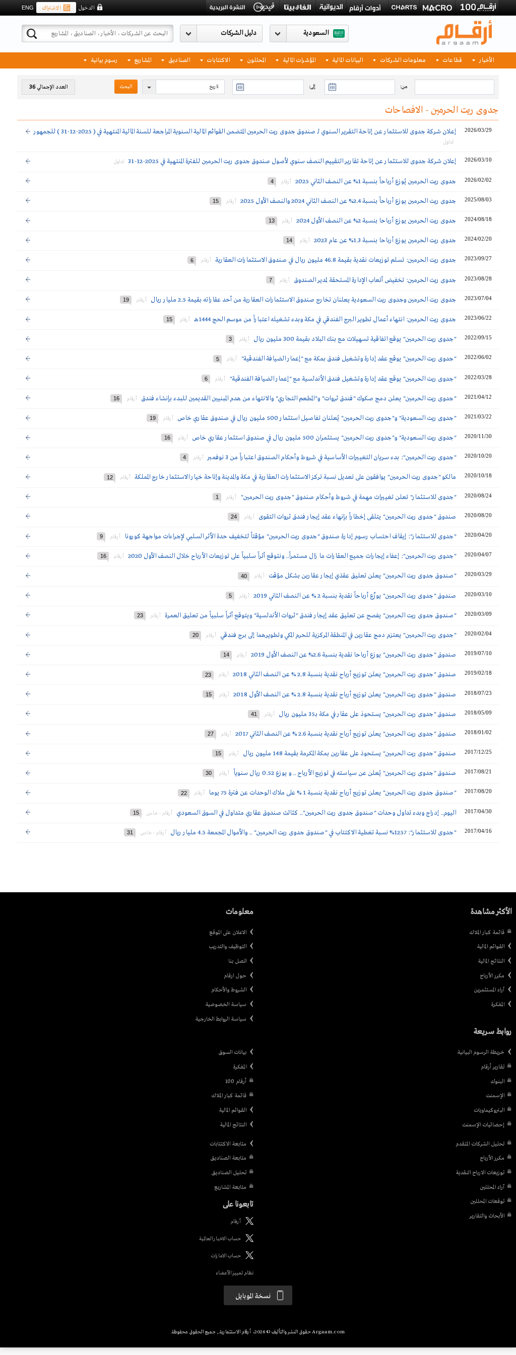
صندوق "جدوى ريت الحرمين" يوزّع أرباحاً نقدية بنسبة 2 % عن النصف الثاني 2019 (354, 596)
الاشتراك (51, 8)
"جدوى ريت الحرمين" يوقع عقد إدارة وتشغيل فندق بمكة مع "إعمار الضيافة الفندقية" (347, 358)
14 (289, 240)
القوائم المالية (490, 946)
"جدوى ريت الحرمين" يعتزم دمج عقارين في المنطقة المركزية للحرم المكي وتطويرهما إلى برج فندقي (338, 635)
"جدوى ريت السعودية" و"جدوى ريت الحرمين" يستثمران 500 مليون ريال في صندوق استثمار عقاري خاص (323, 438)
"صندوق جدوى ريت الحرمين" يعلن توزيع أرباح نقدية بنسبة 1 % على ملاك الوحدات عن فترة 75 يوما (331, 793)
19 (126, 300)
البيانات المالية (347, 59)
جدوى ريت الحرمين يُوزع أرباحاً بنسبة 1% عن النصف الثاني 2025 (375, 181)
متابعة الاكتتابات (228, 1144)
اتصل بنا (237, 961)
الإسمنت (495, 1095)
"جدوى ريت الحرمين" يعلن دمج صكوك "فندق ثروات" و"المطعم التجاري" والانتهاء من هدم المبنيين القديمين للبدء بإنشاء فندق (298, 398)
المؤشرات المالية (298, 59)
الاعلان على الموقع (227, 932)
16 (116, 398)
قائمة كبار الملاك (486, 932)
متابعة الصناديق (228, 1158)
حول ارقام (235, 975)
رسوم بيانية (103, 59)
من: (404, 87)
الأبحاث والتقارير (487, 1216)
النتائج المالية (491, 961)
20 (195, 635)
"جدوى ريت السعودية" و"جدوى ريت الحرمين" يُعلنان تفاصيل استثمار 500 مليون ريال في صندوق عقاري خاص (316, 418)
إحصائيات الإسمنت (483, 1124)
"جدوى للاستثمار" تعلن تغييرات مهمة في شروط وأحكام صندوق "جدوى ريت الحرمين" (348, 497)
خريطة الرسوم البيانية (480, 1052)
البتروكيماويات (489, 1110)
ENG (28, 8)
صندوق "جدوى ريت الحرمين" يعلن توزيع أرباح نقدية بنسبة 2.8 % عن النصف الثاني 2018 (344, 674)
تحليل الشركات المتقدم (480, 1144)
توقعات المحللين (487, 1201)
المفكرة (497, 1004)
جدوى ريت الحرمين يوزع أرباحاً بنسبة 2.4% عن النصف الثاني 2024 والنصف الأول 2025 (348, 201)
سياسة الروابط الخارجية (220, 1019)
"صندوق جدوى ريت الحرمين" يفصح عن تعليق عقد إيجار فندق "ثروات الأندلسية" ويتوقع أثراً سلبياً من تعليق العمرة (310, 615)
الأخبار (486, 59)
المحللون (255, 59)
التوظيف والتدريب (227, 946)
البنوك (497, 1081)
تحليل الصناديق (228, 1172)
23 (140, 615)
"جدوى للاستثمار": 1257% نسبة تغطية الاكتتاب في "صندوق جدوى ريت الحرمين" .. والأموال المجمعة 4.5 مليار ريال (313, 832)
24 (234, 517)
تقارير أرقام (492, 1067)
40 (244, 576)
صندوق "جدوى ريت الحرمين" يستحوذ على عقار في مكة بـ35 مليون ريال (367, 714)
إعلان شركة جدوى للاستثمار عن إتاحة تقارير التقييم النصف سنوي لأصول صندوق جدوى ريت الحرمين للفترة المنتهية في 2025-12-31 (292, 161)
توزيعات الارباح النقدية (480, 1172)
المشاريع (142, 59)
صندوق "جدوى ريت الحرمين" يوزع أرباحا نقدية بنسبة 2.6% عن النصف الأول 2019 (353, 655)
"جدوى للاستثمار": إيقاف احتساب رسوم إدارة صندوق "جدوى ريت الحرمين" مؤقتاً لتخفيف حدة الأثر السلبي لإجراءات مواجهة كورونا (290, 536)
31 (130, 832)
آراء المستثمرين (489, 989)
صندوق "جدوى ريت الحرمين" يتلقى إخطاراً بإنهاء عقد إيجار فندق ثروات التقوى (356, 517)
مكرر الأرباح (492, 975)
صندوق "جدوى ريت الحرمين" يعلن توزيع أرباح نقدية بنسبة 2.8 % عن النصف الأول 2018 (344, 694)
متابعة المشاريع (230, 1187)
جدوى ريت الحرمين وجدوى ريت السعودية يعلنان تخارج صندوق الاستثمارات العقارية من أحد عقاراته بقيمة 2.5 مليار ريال (303, 300)
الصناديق (178, 59)
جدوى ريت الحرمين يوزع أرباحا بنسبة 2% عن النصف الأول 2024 (376, 221)
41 (254, 714)
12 (110, 477)
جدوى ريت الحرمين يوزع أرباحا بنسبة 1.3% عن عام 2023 (385, 240)
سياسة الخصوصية (225, 1004)
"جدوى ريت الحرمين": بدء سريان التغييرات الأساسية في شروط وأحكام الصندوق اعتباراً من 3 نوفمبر (332, 457)
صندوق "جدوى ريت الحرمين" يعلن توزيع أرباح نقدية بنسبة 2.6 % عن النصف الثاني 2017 (345, 734)
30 (209, 773)
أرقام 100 (235, 1081)
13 (272, 221)
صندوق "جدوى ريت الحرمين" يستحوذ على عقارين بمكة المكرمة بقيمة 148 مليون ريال (349, 753)
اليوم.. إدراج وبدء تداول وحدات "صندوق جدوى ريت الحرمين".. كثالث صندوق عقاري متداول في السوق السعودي (316, 813)
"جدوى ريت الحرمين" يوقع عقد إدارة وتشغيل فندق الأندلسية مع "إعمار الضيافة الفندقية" (342, 379)
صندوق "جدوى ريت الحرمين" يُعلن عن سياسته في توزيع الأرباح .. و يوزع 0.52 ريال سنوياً (344, 773)
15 (216, 201)
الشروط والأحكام (228, 989)
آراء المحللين (492, 1187)
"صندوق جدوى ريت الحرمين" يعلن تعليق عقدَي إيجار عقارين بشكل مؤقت (362, 576)
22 (184, 793)
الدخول (86, 8)
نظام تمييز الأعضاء (234, 1273)
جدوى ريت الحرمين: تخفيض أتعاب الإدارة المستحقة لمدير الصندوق (374, 280)
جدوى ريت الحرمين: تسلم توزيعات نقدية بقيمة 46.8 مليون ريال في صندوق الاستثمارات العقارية (335, 260)
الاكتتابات (217, 59)
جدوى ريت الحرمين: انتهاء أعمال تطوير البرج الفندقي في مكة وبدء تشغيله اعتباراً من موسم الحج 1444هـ (324, 319)
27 (211, 734)
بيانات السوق (232, 1052)
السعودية (316, 33)
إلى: (311, 87)
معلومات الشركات (402, 59)
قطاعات (451, 59)
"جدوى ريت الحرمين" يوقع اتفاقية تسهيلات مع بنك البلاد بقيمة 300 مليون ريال (354, 339)
